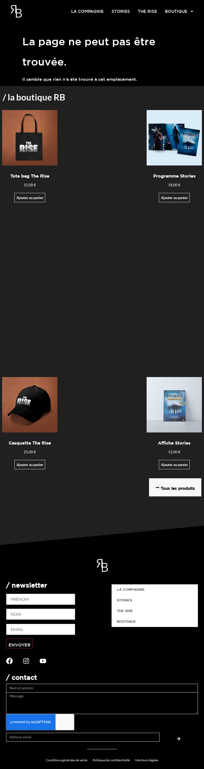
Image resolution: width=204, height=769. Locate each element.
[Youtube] (43, 661)
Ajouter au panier (174, 465)
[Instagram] (26, 661)
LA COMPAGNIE (87, 11)
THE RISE (147, 11)
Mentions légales (146, 760)
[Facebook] (9, 661)
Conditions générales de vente (66, 760)
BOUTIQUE (176, 11)
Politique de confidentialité (111, 760)
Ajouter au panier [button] (29, 198)
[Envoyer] (179, 737)
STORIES (121, 11)
